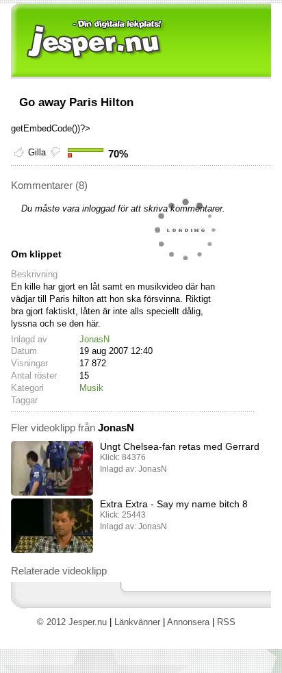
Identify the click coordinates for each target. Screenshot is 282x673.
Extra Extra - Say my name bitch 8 (174, 503)
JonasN (94, 339)
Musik (91, 388)
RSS (226, 622)
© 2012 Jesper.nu (72, 622)
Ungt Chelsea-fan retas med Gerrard (179, 446)
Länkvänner (137, 622)
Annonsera (188, 622)
